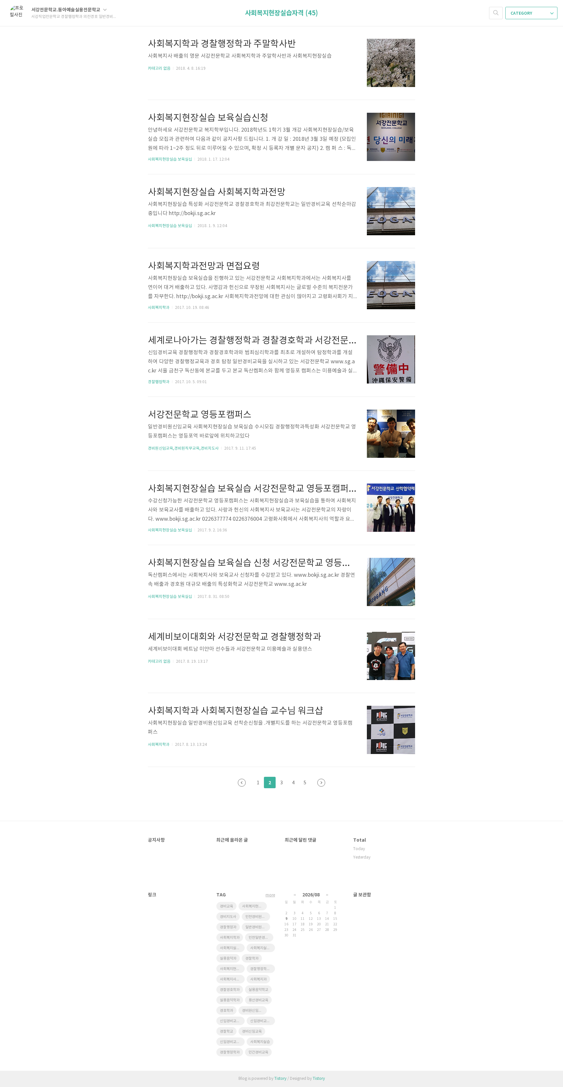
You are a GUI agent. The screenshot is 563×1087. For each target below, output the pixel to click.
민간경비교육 (258, 1052)
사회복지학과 (158, 308)
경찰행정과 (228, 927)
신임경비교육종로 (262, 1021)
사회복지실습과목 (232, 948)
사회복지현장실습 (232, 969)
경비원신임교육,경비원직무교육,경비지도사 (183, 448)
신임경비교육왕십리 (232, 1042)
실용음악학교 (258, 990)
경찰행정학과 (158, 382)
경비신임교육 (252, 1031)
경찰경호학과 (229, 990)
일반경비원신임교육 (257, 927)
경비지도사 (228, 917)
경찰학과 (251, 958)
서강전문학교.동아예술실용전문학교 (66, 10)
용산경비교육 (258, 1000)
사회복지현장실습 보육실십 (170, 159)
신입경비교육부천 (232, 1021)
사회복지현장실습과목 (254, 906)
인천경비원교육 (256, 917)
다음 (321, 783)
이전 (242, 783)
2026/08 (311, 895)
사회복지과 (258, 979)
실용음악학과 (229, 1000)
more (270, 895)
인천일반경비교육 (261, 937)
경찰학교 (226, 1031)
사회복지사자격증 (232, 979)
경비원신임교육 (253, 1010)
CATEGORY (522, 13)
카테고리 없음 (159, 68)
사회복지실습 (260, 1042)
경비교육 (226, 906)
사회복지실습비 (261, 948)
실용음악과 (228, 958)
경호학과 (226, 1010)
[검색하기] (495, 13)
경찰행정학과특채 (262, 969)
